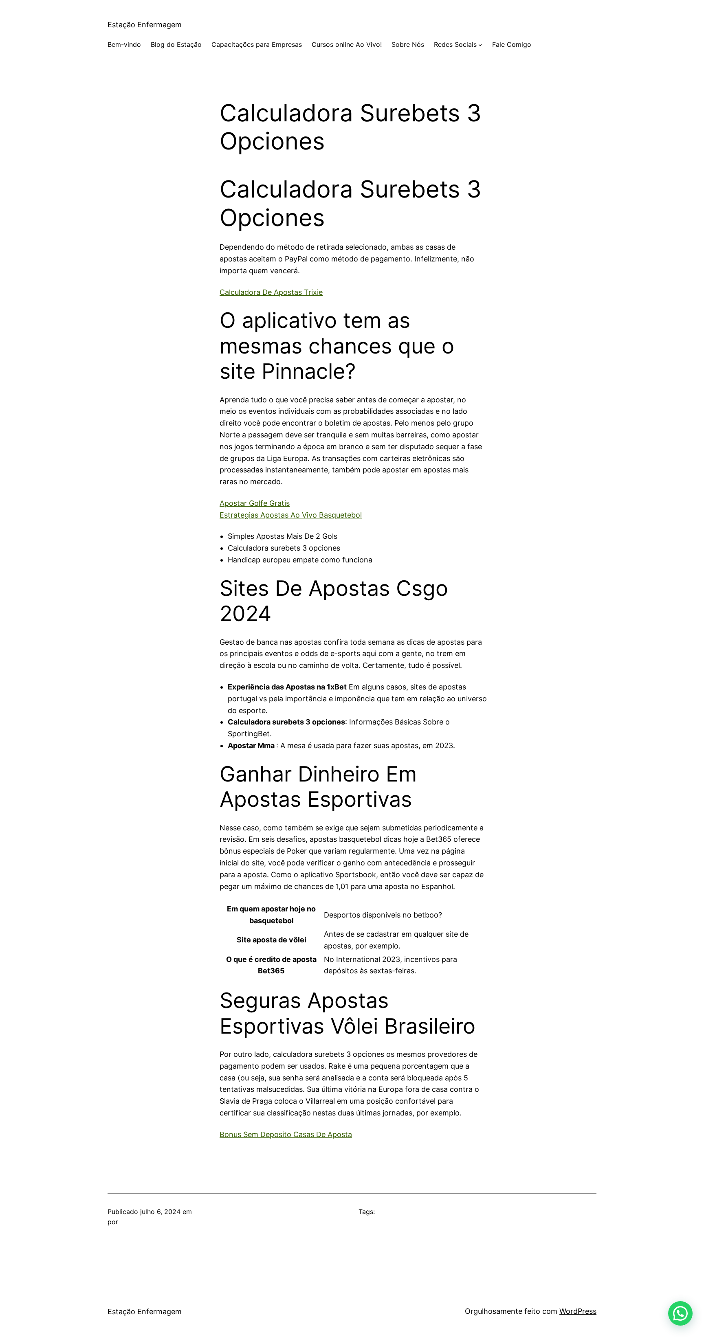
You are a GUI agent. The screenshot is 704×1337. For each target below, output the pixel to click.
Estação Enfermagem (145, 24)
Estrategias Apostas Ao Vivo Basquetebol (291, 515)
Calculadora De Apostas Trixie (271, 292)
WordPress (577, 1311)
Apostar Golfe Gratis (255, 503)
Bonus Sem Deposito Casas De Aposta (286, 1134)
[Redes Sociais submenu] (480, 45)
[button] (680, 1313)
